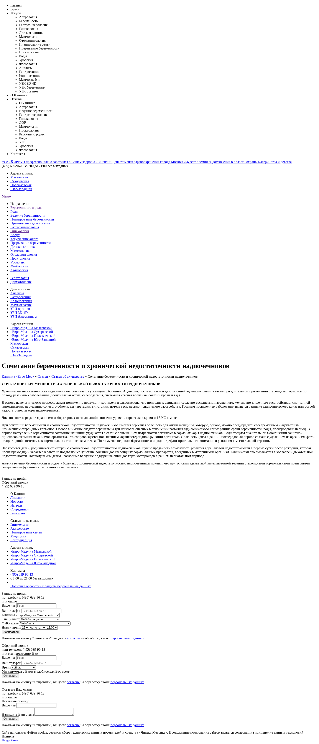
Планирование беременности (32, 219)
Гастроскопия (20, 297)
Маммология (20, 250)
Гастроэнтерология (24, 227)
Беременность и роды (26, 207)
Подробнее (10, 740)
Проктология (20, 258)
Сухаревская (19, 181)
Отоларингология (23, 254)
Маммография (20, 305)
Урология (17, 262)
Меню (6, 196)
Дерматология (20, 282)
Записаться (11, 632)
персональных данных (127, 638)
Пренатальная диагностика (30, 223)
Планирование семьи (26, 532)
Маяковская (19, 177)
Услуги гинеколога (24, 239)
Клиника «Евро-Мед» (18, 376)
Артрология (19, 270)
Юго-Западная (21, 189)
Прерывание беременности (30, 243)
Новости (16, 501)
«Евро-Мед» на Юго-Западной (33, 339)
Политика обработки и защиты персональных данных (50, 586)
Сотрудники (19, 509)
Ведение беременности (27, 215)
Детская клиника (23, 247)
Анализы (17, 293)
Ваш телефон (11, 610)
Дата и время (11, 627)
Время (6, 667)
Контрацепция (21, 540)
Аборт (15, 235)
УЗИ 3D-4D (19, 312)
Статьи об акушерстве (67, 376)
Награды (16, 505)
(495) (21, 574)
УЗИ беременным (23, 316)
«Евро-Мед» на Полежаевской (32, 335)
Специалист (11, 619)
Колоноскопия (21, 301)
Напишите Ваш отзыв (18, 714)
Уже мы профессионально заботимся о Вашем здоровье (49, 162)
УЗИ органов (20, 309)
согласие (73, 638)
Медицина (18, 536)
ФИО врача (10, 623)
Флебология (19, 266)
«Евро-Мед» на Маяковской (31, 328)
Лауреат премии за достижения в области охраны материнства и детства (238, 162)
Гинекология (19, 231)
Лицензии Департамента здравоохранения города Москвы (140, 162)
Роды (14, 211)
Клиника (8, 615)
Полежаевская (20, 185)
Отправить (10, 675)
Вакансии (17, 513)
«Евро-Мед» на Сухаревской (31, 332)
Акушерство (19, 528)
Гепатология (19, 278)
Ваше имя (9, 605)
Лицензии (17, 497)
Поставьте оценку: (15, 701)
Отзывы (16, 99)
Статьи (43, 376)
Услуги (15, 13)
